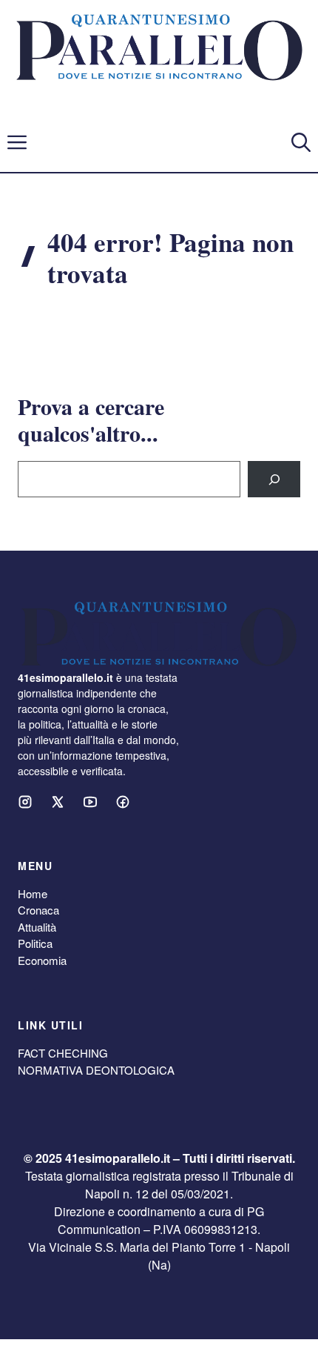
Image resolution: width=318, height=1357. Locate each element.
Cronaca (38, 910)
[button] (301, 142)
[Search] (274, 479)
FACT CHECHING (63, 1053)
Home (32, 893)
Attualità (37, 927)
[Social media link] (25, 801)
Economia (42, 960)
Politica (35, 943)
